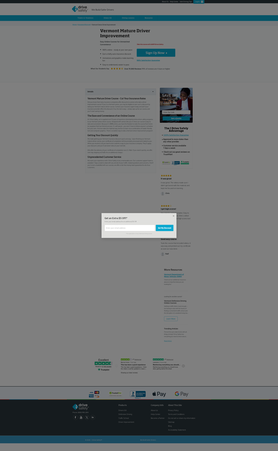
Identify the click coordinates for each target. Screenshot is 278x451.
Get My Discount (164, 228)
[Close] (173, 215)
